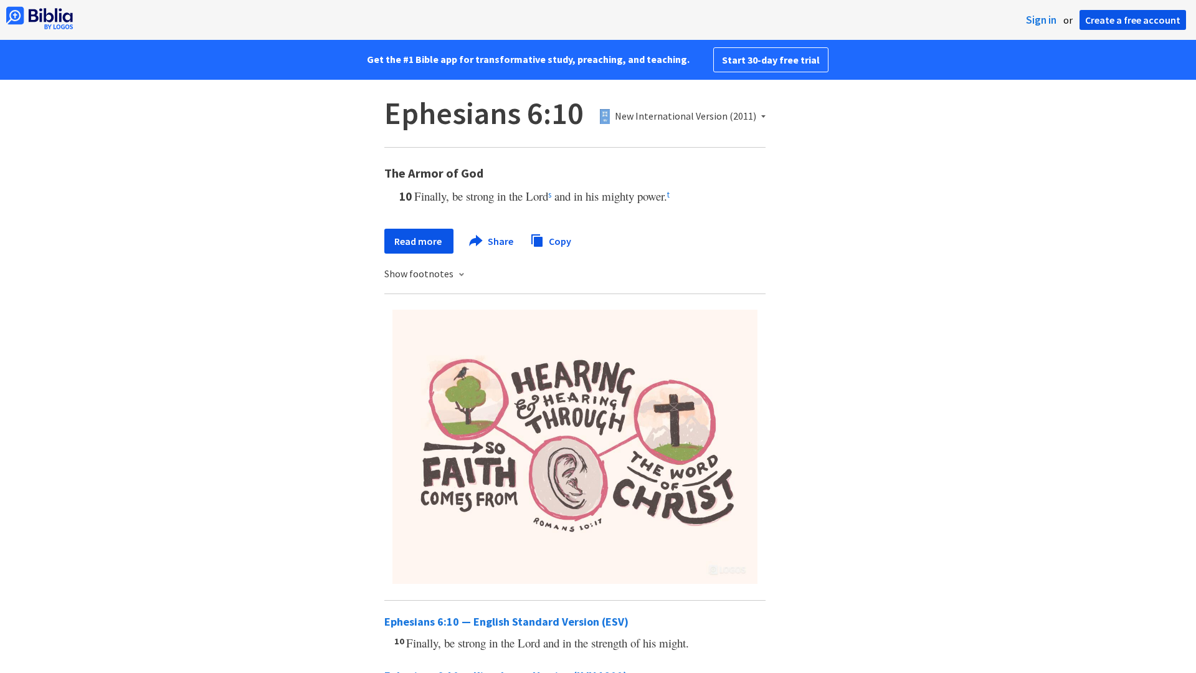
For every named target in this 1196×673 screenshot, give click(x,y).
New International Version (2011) (685, 116)
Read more (419, 241)
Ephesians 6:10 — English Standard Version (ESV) (506, 621)
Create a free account (1132, 20)
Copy (559, 240)
